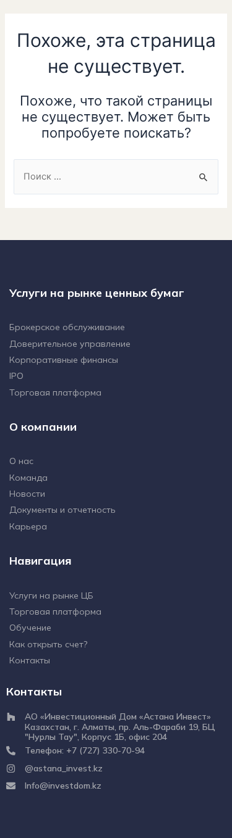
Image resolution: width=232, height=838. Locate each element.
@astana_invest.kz (64, 768)
